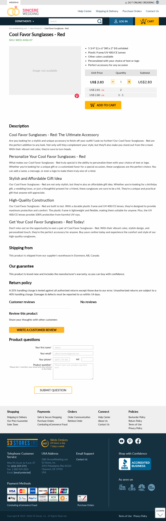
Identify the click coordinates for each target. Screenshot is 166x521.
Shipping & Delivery (107, 11)
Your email (45, 353)
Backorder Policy (137, 417)
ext (77, 359)
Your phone (45, 359)
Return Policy (135, 420)
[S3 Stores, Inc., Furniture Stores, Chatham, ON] (135, 464)
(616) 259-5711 (19, 466)
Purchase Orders (132, 11)
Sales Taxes (12, 424)
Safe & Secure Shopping (49, 417)
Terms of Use (135, 424)
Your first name (43, 347)
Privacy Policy (135, 428)
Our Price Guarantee (17, 420)
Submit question (53, 390)
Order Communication (79, 417)
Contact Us (152, 11)
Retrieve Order (75, 420)
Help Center (85, 11)
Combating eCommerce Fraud (52, 424)
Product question (42, 365)
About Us (103, 420)
